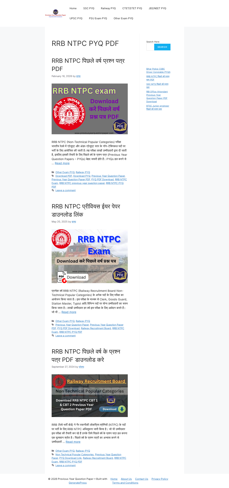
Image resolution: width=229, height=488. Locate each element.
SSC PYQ (88, 8)
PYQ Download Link (70, 458)
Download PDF (63, 175)
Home (73, 8)
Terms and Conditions (125, 482)
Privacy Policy (160, 478)
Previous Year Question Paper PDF (71, 179)
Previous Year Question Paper (108, 175)
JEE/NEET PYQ (157, 8)
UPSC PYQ (76, 18)
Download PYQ (81, 175)
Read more (62, 163)
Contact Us (141, 478)
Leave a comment (65, 190)
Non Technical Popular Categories (74, 454)
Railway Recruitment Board (96, 328)
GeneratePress (78, 482)
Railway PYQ (108, 8)
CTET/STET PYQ (132, 8)
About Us (126, 478)
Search (162, 47)
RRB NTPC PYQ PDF (70, 331)
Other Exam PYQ (123, 18)
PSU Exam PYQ (98, 18)
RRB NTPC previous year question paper (82, 183)
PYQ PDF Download (102, 179)
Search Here (152, 41)
